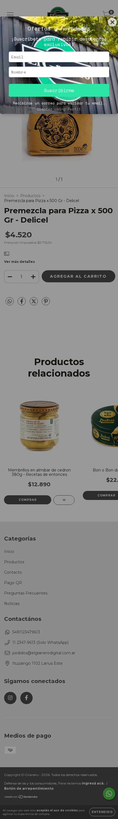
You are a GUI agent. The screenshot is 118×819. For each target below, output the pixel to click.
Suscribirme (59, 90)
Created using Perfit (59, 109)
